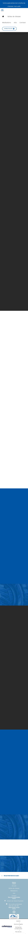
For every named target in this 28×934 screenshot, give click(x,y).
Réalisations (14, 890)
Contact (14, 895)
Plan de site (18, 931)
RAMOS (18, 921)
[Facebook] (14, 912)
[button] (14, 875)
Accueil (14, 886)
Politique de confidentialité (18, 928)
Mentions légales (18, 924)
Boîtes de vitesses (14, 888)
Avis (14, 893)
